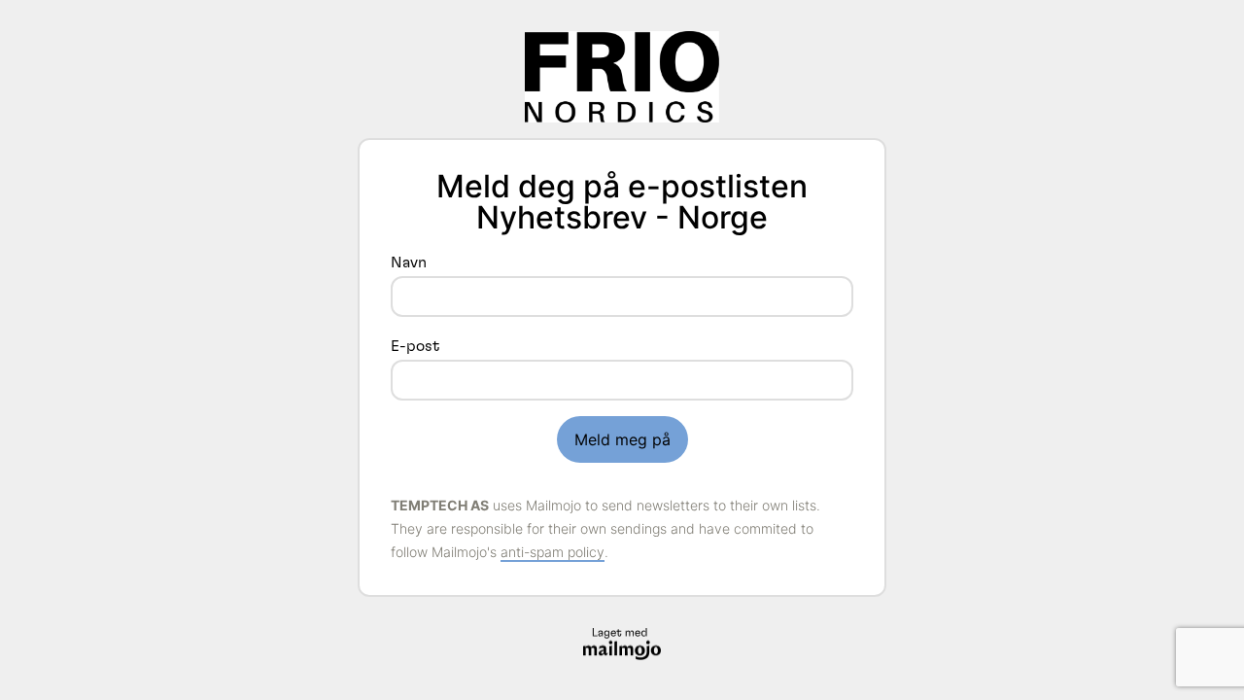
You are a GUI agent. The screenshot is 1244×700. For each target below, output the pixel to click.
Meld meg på (622, 439)
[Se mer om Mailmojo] (622, 644)
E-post (415, 346)
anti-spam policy (553, 551)
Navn (409, 262)
